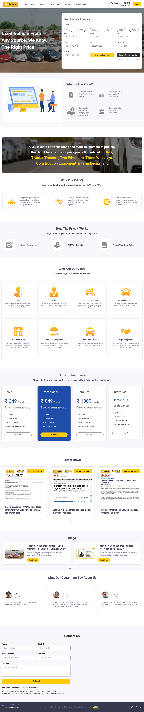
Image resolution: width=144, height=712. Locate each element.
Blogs (59, 4)
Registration (120, 42)
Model (92, 33)
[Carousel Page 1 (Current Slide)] (71, 520)
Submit (36, 681)
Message (5, 663)
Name (4, 644)
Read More (33, 560)
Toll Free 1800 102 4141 (120, 3)
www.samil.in (60, 693)
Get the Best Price (102, 55)
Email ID (41, 644)
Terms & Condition (79, 707)
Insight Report (81, 4)
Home (25, 4)
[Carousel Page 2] (73, 520)
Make (65, 33)
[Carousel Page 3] (74, 568)
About (33, 4)
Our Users (41, 4)
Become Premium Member (128, 55)
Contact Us (68, 4)
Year (118, 33)
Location (41, 654)
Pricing (51, 4)
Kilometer (67, 51)
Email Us (125, 433)
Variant (66, 42)
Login (137, 4)
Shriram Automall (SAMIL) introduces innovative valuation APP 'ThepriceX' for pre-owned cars (24, 510)
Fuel (91, 42)
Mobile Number (8, 654)
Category (67, 24)
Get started (18, 435)
